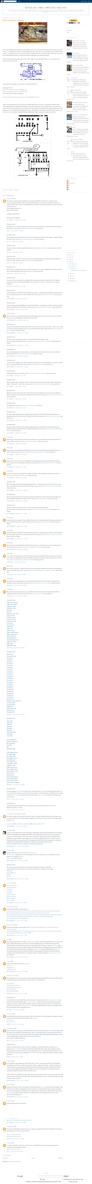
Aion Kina (9, 893)
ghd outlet (9, 745)
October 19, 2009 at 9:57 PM (16, 420)
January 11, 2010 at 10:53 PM (16, 596)
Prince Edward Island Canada (47, 294)
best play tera (10, 883)
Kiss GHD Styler (11, 760)
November (72, 264)
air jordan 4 (10, 663)
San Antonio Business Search (53, 416)
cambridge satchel (31, 941)
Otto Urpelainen (71, 183)
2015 (70, 255)
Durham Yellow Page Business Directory (36, 373)
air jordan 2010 (11, 704)
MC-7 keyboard (75, 53)
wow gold (41, 824)
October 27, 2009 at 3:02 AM (16, 443)
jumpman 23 (10, 706)
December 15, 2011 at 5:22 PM (17, 935)
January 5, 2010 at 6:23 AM (16, 574)
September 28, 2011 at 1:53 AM (17, 860)
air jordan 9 (10, 673)
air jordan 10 (10, 675)
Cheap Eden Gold (21, 842)
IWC (47, 793)
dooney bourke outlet (12, 780)
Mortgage (31, 271)
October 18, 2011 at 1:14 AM (16, 902)
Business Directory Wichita (31, 405)
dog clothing (10, 1092)
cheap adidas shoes (11, 638)
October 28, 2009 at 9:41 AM (16, 467)
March (71, 278)
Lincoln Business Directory (28, 239)
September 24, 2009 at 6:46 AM (17, 320)
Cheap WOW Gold (11, 873)
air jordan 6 (10, 667)
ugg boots (9, 965)
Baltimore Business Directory (36, 364)
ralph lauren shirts (11, 608)
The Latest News (11, 906)
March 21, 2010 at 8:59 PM (16, 714)
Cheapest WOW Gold (35, 1036)
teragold (9, 961)
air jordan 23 (10, 699)
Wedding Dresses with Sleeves (14, 987)
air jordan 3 (10, 661)
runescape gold (33, 852)
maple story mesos (11, 975)
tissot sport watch (11, 1022)
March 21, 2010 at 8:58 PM (16, 648)
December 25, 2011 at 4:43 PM (17, 957)
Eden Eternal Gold (37, 842)
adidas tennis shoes (11, 636)
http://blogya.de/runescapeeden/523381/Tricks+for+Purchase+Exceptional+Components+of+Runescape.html (33, 911)
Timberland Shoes (11, 732)
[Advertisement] (76, 170)
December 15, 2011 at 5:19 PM (17, 920)
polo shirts (9, 610)
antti (68, 187)
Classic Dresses (10, 983)
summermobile (10, 1126)
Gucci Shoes (10, 736)
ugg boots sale (37, 949)
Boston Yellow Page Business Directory (40, 384)
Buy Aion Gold (10, 900)
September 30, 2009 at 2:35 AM (17, 356)
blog (68, 32)
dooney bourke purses (12, 778)
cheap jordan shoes (11, 656)
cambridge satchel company (55, 1000)
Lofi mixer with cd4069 (77, 139)
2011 (70, 257)
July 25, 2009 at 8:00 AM (15, 252)
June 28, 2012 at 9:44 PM (15, 1057)
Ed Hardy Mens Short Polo (25, 1120)
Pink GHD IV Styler (12, 758)
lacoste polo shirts (11, 619)
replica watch (15, 795)
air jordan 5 (10, 665)
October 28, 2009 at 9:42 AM (16, 477)
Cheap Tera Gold (11, 844)
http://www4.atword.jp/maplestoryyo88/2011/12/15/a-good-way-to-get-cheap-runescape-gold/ (30, 916)
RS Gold (40, 844)
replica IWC (19, 791)
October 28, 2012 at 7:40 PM (16, 1122)
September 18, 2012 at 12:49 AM (18, 1080)
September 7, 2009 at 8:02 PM (17, 299)
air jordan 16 (10, 686)
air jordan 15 (10, 684)
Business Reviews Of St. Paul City (55, 395)
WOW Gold (9, 871)
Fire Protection (43, 282)
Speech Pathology (44, 248)
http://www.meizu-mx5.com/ (14, 1134)
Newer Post (5, 1158)
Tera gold (17, 824)
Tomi (68, 185)
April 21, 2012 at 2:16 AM (15, 1024)
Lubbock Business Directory (26, 353)
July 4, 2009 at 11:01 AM (15, 231)
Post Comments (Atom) (15, 1161)
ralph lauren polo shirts (13, 613)
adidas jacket (10, 643)
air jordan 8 (10, 671)
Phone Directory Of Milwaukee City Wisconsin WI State (20, 559)
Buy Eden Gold (13, 842)
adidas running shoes (12, 634)
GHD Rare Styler (11, 765)
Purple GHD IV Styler (12, 752)
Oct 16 (73, 268)
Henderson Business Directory (26, 228)
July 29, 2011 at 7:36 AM (15, 810)
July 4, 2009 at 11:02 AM (15, 241)
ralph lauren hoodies (12, 604)
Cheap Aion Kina (11, 898)
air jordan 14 (10, 682)
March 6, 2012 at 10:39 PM (16, 1010)
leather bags (27, 963)
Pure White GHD (11, 754)
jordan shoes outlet (11, 708)
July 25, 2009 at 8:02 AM (15, 263)
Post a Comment (7, 1155)
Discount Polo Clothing (12, 1120)
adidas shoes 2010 (11, 641)
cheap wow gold (11, 824)
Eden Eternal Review (47, 842)
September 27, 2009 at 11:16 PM (17, 333)
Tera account (23, 824)
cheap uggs (54, 945)
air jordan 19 (10, 691)
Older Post (60, 1158)
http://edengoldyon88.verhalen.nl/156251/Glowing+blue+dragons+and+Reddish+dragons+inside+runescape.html (34, 914)
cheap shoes (10, 722)
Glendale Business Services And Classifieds (40, 583)
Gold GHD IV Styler (12, 763)
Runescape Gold (22, 1030)
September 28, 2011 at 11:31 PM (17, 879)
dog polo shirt (10, 625)
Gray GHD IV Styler (12, 762)
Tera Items (35, 844)
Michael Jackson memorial (14, 701)
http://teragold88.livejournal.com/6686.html (17, 918)
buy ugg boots (10, 967)
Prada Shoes (10, 734)
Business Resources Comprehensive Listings (51, 534)
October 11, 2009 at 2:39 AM (16, 399)
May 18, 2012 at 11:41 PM (15, 1040)
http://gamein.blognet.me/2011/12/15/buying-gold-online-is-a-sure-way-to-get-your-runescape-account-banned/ (34, 931)
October (72, 266)
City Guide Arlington (45, 522)
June (71, 274)
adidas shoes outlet (11, 645)
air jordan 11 (10, 676)
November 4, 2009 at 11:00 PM (17, 490)
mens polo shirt (10, 615)
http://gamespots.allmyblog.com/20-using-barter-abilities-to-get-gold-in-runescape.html (28, 913)
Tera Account (29, 844)
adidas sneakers (11, 630)
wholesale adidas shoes (12, 640)
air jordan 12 (10, 678)
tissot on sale (10, 1020)
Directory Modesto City (42, 498)
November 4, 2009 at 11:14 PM (17, 513)
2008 (70, 259)
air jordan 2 (10, 660)
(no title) (73, 127)
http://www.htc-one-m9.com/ (14, 1136)
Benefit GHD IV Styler (12, 771)
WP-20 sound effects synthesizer (79, 102)
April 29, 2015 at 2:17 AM (15, 1139)
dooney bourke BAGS (12, 777)
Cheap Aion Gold (11, 894)
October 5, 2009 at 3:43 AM (16, 375)
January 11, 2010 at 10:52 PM (16, 585)
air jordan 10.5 (10, 712)
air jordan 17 (10, 688)
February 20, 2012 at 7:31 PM (17, 993)
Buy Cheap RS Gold (18, 1049)
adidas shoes (10, 626)
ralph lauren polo (11, 617)
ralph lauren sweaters (12, 602)
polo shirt (9, 612)
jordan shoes (10, 654)
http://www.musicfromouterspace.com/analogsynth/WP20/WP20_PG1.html (21, 97)
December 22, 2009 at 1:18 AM (17, 526)
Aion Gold (9, 889)
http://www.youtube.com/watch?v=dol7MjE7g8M (15, 91)
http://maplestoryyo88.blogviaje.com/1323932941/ (19, 933)
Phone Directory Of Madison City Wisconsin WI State (42, 570)
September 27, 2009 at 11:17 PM (17, 345)
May (71, 276)
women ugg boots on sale (55, 953)
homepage (69, 30)
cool (8, 939)
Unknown (9, 313)
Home (33, 1158)
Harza (68, 181)
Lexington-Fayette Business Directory (42, 341)
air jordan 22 (10, 697)
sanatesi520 (9, 1014)
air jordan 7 (10, 669)
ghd (8, 747)
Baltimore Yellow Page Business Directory (17, 475)
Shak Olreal (9, 830)
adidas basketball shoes (13, 632)
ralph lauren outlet (11, 621)
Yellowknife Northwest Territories (44, 307)
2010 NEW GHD (11, 749)
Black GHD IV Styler (12, 769)
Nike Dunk (9, 728)
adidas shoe (10, 628)
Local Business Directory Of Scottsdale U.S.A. (35, 452)
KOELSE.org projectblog (46, 7)
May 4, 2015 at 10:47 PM (15, 1151)
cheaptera (9, 850)
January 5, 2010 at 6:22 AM (16, 562)
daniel (68, 189)
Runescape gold (35, 824)
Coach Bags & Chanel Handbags (15, 814)
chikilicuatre (10, 198)
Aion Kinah (9, 891)
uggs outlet (57, 949)
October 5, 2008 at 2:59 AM (16, 220)
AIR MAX (9, 724)
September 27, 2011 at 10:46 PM (17, 846)
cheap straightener (11, 739)
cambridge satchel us (32, 1002)
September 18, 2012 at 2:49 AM (17, 1097)
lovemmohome (10, 1028)
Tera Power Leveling (20, 844)
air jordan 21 (10, 695)
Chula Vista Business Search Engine (53, 486)
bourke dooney (10, 775)
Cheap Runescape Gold (52, 1032)
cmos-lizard (74, 78)
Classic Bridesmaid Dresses (13, 985)
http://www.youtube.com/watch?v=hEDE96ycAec (15, 89)
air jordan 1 (10, 658)
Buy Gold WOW (32, 1052)
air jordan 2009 (11, 702)
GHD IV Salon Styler (12, 767)
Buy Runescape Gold (12, 1032)
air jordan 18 (10, 689)
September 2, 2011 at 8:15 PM (17, 826)
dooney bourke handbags (13, 782)
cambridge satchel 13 (26, 1005)
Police (72, 152)
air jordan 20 (10, 693)
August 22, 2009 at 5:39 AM (16, 273)
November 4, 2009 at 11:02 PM (17, 501)
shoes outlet (10, 721)
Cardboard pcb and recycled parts (79, 115)
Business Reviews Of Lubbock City (48, 463)
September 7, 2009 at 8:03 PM (17, 309)
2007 (70, 262)
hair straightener (11, 743)
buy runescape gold (11, 854)
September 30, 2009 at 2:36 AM (17, 367)
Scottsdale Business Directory (31, 441)
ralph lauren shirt (11, 606)
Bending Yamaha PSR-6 (77, 65)
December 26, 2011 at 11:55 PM (17, 971)
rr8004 (8, 437)
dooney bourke (10, 773)
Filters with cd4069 (76, 90)
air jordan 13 (10, 680)
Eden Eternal (29, 842)
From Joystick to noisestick (78, 40)
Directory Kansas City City (36, 593)
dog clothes (43, 1087)
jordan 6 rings (10, 710)
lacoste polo (10, 623)
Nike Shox (9, 730)
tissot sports (34, 1018)
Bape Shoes (9, 726)
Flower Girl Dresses (11, 989)
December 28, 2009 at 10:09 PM (17, 549)
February (72, 281)
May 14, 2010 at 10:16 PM (15, 799)
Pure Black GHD (11, 756)
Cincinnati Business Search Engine (41, 509)
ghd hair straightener (12, 741)
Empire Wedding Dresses (13, 991)
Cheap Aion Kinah (11, 896)
